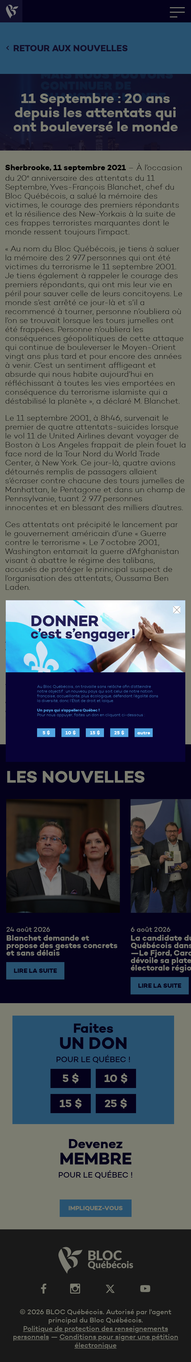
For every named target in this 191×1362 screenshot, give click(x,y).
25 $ (119, 733)
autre (143, 733)
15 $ (95, 733)
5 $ (46, 733)
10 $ (70, 733)
